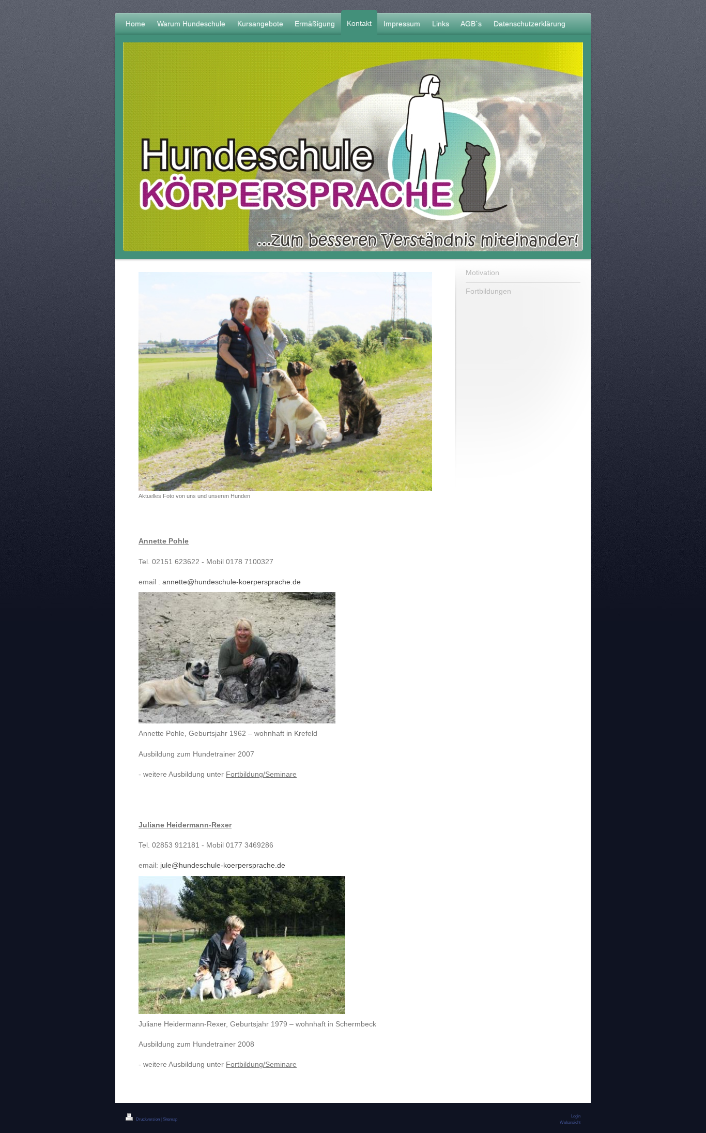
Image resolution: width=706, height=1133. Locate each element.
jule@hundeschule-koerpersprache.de (222, 865)
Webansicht (570, 1122)
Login (575, 1116)
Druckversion (148, 1119)
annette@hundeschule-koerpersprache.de (231, 582)
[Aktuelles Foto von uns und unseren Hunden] (285, 381)
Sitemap (170, 1119)
